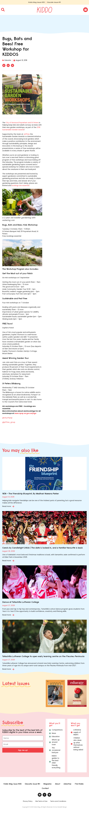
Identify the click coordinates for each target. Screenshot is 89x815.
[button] (3, 65)
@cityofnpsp (7, 418)
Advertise (67, 784)
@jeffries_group (8, 422)
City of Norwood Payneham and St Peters (22, 123)
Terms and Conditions (58, 801)
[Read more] (13, 506)
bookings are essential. (21, 185)
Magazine (47, 784)
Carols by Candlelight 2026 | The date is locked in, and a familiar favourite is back (42, 547)
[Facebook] (39, 795)
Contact (45, 788)
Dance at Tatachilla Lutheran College (20, 602)
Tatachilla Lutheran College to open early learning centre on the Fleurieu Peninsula (43, 656)
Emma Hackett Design (60, 807)
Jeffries (27, 134)
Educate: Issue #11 (54, 2)
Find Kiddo (79, 784)
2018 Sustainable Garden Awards (21, 128)
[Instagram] (44, 795)
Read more (6, 506)
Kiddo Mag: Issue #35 (36, 2)
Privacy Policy (27, 801)
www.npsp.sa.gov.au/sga (25, 413)
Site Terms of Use (41, 801)
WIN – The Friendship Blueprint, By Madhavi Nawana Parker (30, 493)
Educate (8, 60)
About (57, 784)
